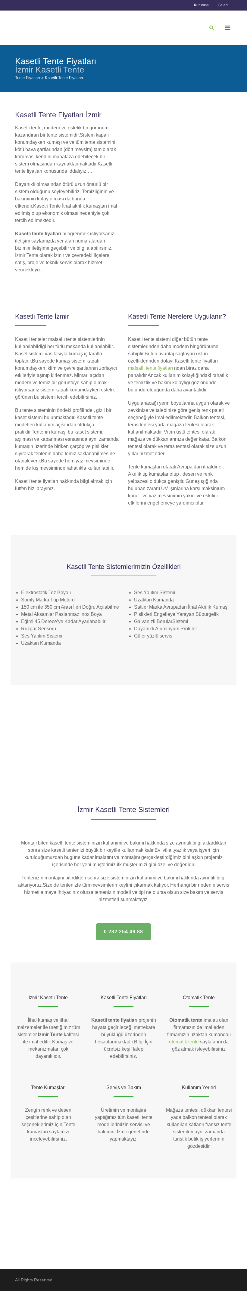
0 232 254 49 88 (123, 931)
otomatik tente (184, 1041)
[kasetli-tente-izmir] (95, 705)
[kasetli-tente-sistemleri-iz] (152, 705)
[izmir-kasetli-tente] (39, 748)
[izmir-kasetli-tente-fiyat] (39, 705)
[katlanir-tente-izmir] (152, 748)
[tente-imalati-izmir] (208, 705)
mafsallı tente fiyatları (150, 368)
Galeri (223, 5)
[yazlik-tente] (208, 748)
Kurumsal (202, 5)
